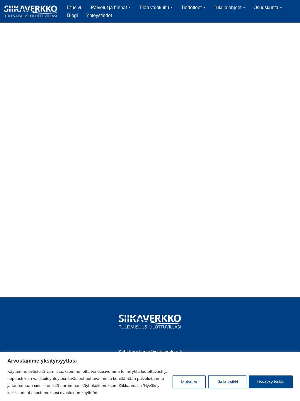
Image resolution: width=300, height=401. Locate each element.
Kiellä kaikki (227, 382)
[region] (150, 376)
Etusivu (75, 7)
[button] (129, 7)
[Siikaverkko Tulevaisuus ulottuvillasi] (30, 11)
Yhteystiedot (99, 15)
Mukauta (189, 382)
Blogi (72, 15)
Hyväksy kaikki (270, 382)
